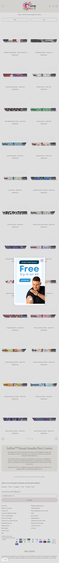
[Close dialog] (42, 260)
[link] (29, 281)
